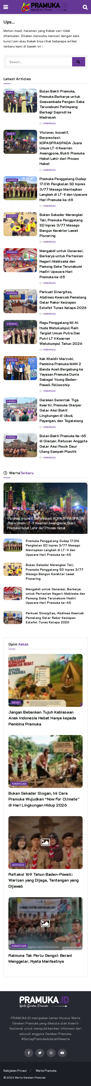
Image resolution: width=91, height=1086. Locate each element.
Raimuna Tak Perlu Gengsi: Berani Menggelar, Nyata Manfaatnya (40, 958)
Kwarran (12, 180)
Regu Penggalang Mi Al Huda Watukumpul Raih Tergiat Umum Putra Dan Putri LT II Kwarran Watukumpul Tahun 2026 (60, 333)
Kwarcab (12, 360)
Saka (10, 92)
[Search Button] (78, 61)
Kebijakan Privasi (15, 1070)
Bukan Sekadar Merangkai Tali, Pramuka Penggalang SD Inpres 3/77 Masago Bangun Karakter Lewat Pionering (61, 225)
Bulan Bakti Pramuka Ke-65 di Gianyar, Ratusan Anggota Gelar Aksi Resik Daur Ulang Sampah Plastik (63, 443)
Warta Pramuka (46, 1070)
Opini (16, 702)
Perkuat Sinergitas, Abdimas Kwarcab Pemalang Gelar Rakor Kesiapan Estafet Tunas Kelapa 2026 (63, 299)
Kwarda (11, 401)
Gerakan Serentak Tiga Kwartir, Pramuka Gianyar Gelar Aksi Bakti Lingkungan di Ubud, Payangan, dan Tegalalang (61, 410)
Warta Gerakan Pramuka (30, 1077)
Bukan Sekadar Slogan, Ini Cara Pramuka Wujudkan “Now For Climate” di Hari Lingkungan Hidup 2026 (44, 799)
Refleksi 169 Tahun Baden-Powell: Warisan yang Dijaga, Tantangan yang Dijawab (43, 880)
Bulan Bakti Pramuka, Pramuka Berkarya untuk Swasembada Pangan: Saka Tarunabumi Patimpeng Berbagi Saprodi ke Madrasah (61, 104)
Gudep (10, 134)
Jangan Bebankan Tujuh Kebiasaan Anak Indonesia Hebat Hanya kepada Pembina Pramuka (42, 717)
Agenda (18, 864)
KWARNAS (49, 123)
